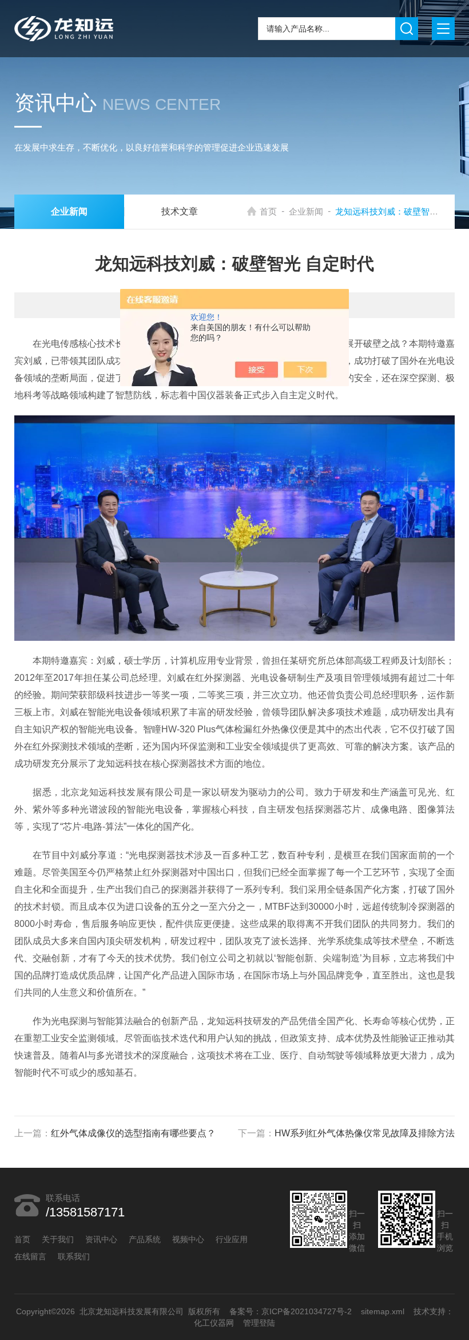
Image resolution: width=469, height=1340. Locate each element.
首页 (268, 211)
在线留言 (30, 1256)
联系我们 (74, 1256)
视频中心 (188, 1239)
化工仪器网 (214, 1322)
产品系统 (145, 1239)
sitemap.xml (382, 1311)
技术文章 (179, 211)
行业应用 (232, 1239)
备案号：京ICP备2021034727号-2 (290, 1311)
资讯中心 (101, 1239)
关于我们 (58, 1239)
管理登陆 (259, 1322)
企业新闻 (306, 211)
